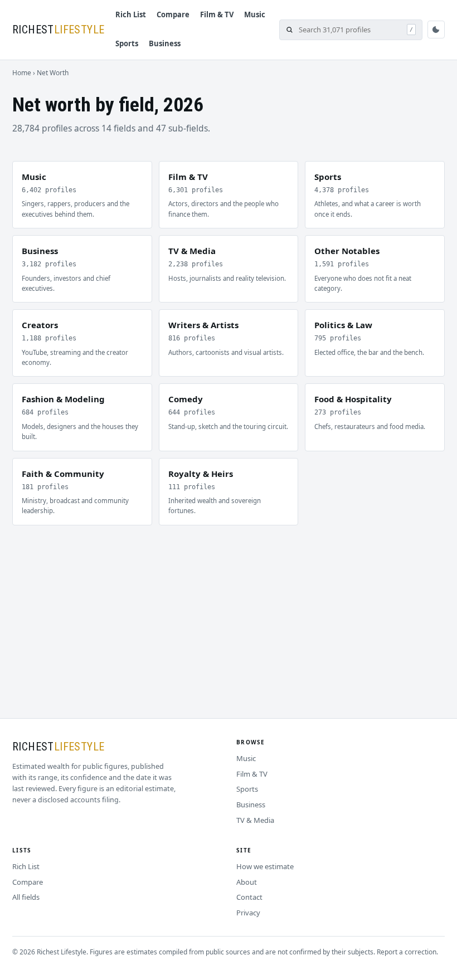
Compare (173, 14)
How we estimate (265, 866)
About (246, 882)
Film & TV (217, 14)
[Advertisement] (228, 609)
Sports (126, 43)
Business (165, 43)
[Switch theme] (436, 29)
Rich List (130, 14)
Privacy (248, 913)
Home (21, 72)
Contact (249, 897)
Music (254, 14)
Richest (58, 29)
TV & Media (255, 820)
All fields (26, 897)
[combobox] (350, 29)
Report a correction (406, 952)
